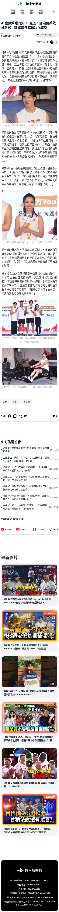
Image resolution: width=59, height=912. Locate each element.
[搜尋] (54, 12)
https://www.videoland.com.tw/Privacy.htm (35, 897)
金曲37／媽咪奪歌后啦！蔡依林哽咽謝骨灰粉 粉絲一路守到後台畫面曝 (26, 488)
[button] (47, 42)
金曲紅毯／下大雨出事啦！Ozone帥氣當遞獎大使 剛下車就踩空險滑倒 (26, 478)
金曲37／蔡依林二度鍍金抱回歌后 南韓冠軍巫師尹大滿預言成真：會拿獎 (25, 469)
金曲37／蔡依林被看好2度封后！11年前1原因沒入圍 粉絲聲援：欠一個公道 (25, 507)
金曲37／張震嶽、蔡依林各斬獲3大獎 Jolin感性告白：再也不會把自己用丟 (26, 497)
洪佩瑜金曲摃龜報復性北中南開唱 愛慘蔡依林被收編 (26, 450)
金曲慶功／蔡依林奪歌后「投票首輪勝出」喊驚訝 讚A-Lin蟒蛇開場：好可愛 (26, 459)
